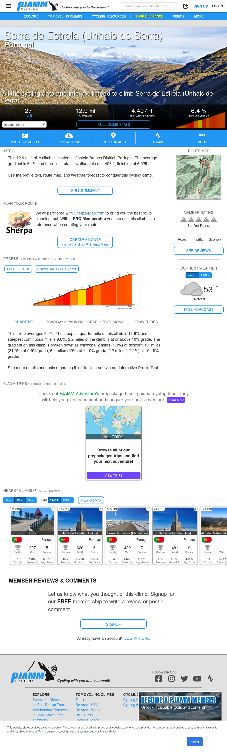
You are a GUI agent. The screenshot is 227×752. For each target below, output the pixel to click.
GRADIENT (23, 321)
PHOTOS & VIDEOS (25, 142)
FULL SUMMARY (85, 190)
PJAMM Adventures (47, 715)
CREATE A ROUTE (85, 241)
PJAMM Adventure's (79, 393)
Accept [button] (195, 742)
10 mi (9, 500)
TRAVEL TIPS (146, 321)
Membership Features (49, 709)
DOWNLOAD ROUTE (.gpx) (56, 269)
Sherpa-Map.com (89, 213)
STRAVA (158, 142)
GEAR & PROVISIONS (105, 321)
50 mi (31, 500)
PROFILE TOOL (18, 269)
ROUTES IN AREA (113, 142)
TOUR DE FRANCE (149, 16)
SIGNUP (113, 624)
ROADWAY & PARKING (65, 321)
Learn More (176, 400)
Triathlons (40, 720)
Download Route (69, 142)
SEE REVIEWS (198, 250)
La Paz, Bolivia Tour (48, 704)
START (54, 500)
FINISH (67, 500)
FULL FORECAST (198, 309)
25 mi (20, 500)
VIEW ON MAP (91, 500)
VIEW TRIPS (113, 475)
